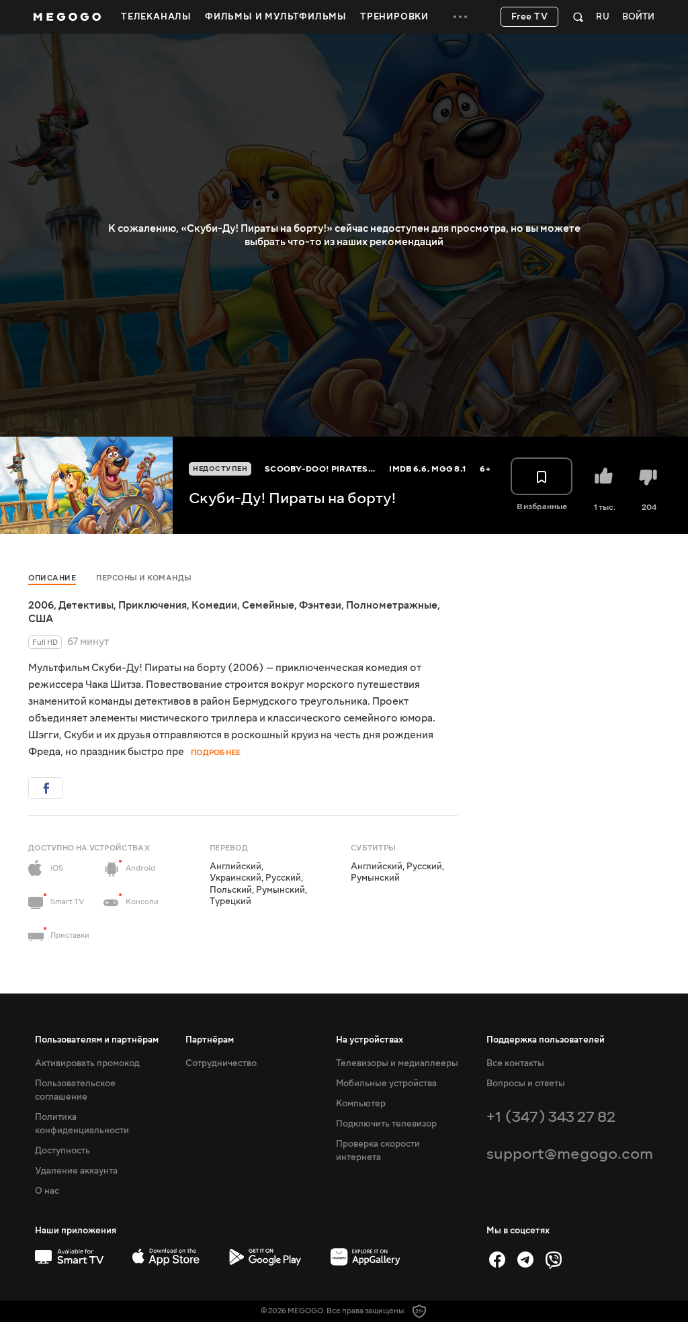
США (40, 618)
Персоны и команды (144, 578)
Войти (638, 17)
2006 (41, 605)
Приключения (152, 605)
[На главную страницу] (67, 17)
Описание (52, 578)
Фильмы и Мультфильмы (276, 17)
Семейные (268, 605)
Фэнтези (320, 605)
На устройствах (369, 1040)
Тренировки (394, 17)
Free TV (529, 17)
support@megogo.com (569, 1153)
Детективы (86, 605)
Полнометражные (391, 605)
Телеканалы (156, 17)
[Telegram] (525, 1259)
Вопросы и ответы (525, 1083)
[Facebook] (497, 1259)
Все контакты (515, 1063)
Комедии (214, 605)
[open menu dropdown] (460, 17)
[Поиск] (578, 16)
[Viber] (553, 1259)
